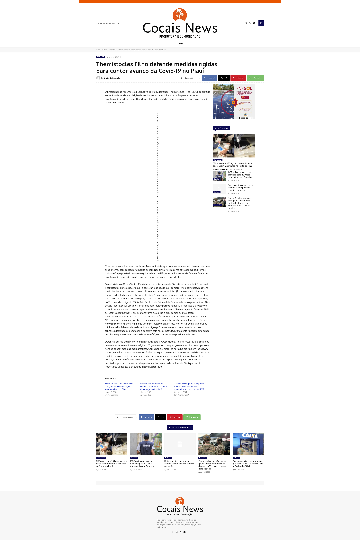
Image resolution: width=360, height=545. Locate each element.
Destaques (218, 160)
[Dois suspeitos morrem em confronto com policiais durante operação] (219, 189)
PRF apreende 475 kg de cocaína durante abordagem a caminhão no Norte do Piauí (232, 164)
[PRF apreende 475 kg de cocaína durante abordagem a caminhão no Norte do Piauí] (234, 145)
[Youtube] (254, 23)
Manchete (217, 205)
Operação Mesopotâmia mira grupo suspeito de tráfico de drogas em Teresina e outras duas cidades (239, 203)
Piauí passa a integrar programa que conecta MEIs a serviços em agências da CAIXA (248, 464)
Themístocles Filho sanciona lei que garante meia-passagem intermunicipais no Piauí (119, 386)
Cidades (217, 179)
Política (104, 50)
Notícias (217, 192)
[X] (250, 23)
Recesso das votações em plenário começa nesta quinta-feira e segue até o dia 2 (153, 386)
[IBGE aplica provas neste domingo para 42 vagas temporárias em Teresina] (219, 176)
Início (98, 50)
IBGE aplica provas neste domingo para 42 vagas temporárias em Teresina (240, 175)
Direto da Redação (112, 78)
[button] (261, 23)
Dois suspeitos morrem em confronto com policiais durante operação (241, 188)
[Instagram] (246, 23)
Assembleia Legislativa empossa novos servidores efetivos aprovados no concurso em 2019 (189, 386)
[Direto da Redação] (98, 78)
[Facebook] (242, 23)
